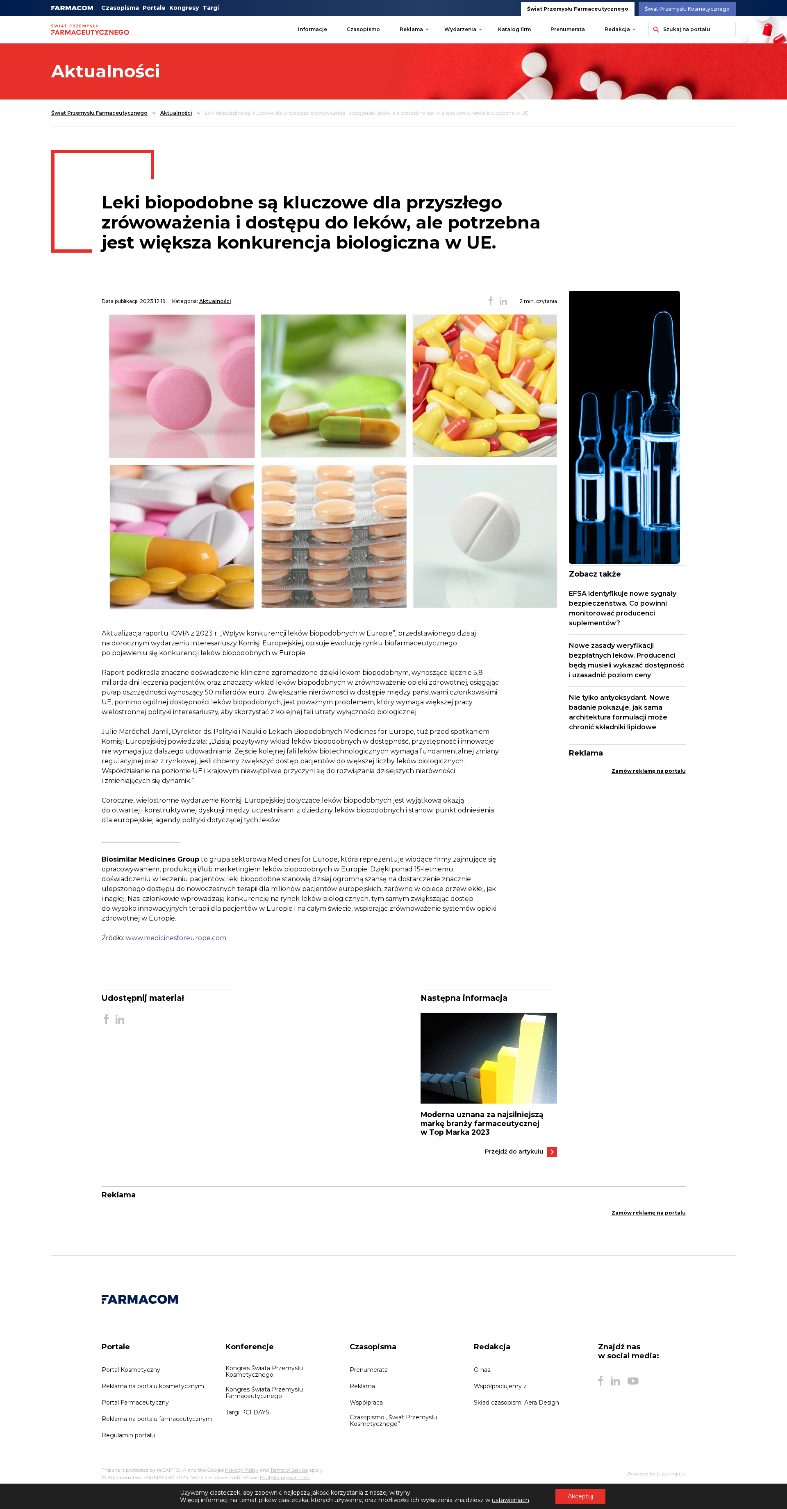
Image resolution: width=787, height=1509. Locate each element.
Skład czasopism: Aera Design (516, 1402)
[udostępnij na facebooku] (491, 301)
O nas (482, 1369)
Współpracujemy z (500, 1386)
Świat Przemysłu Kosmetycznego (687, 9)
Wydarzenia (460, 29)
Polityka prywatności (285, 1477)
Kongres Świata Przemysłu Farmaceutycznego (264, 1392)
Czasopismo (363, 29)
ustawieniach (510, 1500)
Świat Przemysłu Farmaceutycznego (577, 9)
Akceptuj (580, 1496)
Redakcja (617, 29)
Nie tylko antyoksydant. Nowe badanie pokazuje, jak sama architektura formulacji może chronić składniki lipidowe (619, 712)
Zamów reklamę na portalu (649, 771)
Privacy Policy (242, 1470)
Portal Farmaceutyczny (135, 1402)
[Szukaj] (655, 29)
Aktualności (176, 113)
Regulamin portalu (128, 1435)
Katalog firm (514, 29)
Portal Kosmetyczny (131, 1369)
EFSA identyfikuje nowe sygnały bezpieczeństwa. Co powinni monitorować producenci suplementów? (622, 608)
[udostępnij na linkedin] (503, 301)
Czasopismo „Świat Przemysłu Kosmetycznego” (393, 1420)
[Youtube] (633, 1381)
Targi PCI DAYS (247, 1412)
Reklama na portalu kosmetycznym (153, 1386)
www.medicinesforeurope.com (176, 938)
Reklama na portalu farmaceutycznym (157, 1419)
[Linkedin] (615, 1381)
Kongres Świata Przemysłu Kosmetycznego (264, 1371)
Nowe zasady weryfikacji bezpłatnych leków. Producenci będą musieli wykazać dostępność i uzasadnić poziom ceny (626, 660)
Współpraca (366, 1402)
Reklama (411, 29)
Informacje (312, 29)
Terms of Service (289, 1470)
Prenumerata (567, 29)
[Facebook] (600, 1381)
